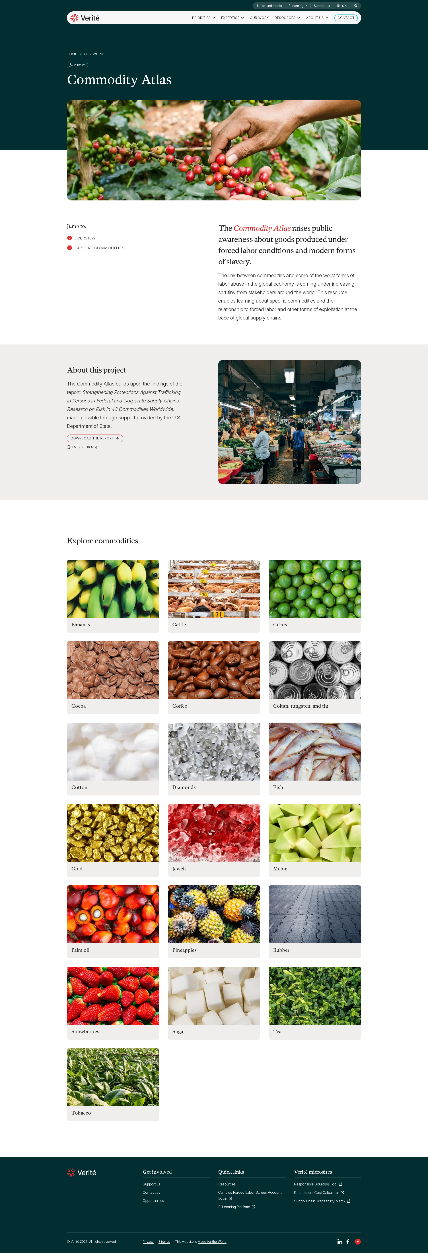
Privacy (148, 1241)
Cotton (79, 787)
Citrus (280, 625)
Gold (76, 869)
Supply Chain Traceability (322, 1201)
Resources (285, 18)
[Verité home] (84, 18)
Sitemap (164, 1242)
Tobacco (81, 1113)
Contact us (151, 1192)
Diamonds (184, 787)
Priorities (201, 18)
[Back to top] (357, 1242)
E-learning (295, 6)
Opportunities (153, 1200)
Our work (259, 18)
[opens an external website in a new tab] (339, 1241)
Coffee (179, 706)
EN (342, 6)
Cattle (179, 625)
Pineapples (184, 950)
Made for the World (212, 1242)
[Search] (355, 5)
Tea (277, 1031)
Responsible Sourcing (318, 1184)
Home (72, 54)
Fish (278, 787)
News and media (269, 6)
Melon (280, 869)
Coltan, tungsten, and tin (300, 706)
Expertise (230, 18)
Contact (346, 18)
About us (315, 18)
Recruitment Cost (319, 1192)
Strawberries (85, 1031)
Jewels (179, 869)
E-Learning (236, 1207)
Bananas (80, 625)
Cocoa (78, 706)
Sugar (178, 1031)
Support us (322, 6)
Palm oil (80, 950)
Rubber (281, 950)
